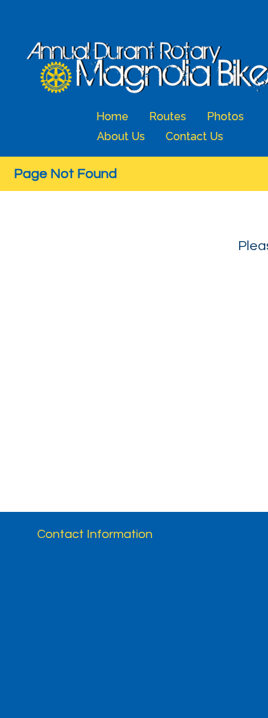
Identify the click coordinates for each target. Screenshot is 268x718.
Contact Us (194, 136)
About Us (121, 136)
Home (112, 116)
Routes (167, 116)
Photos (225, 116)
